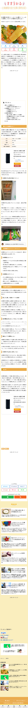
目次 (6, 102)
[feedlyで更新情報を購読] (8, 497)
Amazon (17, 163)
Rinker (19, 159)
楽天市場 (17, 165)
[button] (25, 323)
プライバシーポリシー (20, 700)
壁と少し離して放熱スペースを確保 (14, 114)
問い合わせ (7, 700)
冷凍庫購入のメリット (11, 109)
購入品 (7, 448)
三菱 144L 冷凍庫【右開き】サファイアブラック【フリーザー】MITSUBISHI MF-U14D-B (20, 153)
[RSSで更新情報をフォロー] (20, 497)
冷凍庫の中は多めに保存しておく (14, 119)
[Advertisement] (14, 86)
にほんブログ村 (4, 635)
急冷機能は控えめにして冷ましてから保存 (15, 116)
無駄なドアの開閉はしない (12, 117)
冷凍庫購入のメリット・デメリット (12, 108)
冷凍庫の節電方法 (8, 113)
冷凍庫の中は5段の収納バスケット (14, 106)
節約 (3, 448)
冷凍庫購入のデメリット (12, 111)
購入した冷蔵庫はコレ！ (10, 105)
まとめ (6, 121)
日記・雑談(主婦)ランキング (6, 639)
